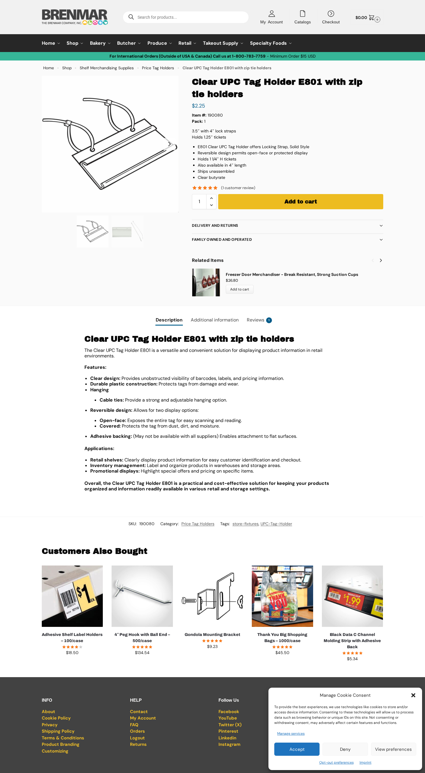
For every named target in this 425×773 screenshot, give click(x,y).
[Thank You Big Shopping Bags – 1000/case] (282, 596)
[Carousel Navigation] (375, 260)
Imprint (366, 762)
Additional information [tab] (215, 320)
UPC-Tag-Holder (276, 523)
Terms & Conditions (63, 738)
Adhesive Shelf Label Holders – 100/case (72, 637)
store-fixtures (246, 523)
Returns (138, 744)
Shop (67, 67)
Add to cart (301, 202)
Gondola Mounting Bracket (212, 634)
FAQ (134, 725)
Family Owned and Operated (222, 239)
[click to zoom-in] (110, 144)
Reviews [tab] (258, 320)
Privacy (50, 725)
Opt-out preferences (336, 762)
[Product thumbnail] (209, 282)
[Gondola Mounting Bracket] (212, 596)
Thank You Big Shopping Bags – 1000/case (282, 637)
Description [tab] (169, 320)
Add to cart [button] (72, 665)
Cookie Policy (56, 718)
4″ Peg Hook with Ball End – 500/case (142, 637)
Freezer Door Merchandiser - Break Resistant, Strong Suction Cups (292, 274)
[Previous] (372, 260)
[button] (413, 695)
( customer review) (238, 188)
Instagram (229, 744)
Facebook (228, 712)
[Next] (381, 260)
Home (48, 67)
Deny (345, 749)
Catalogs (302, 22)
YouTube (227, 718)
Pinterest (228, 731)
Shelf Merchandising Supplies (107, 67)
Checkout (331, 22)
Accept (297, 749)
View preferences (393, 749)
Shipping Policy (58, 731)
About (48, 712)
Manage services (291, 733)
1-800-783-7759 (249, 56)
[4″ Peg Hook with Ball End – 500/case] (142, 596)
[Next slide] (169, 144)
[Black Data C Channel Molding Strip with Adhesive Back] (352, 596)
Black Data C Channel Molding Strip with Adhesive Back (352, 640)
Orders (137, 731)
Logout (137, 738)
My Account (271, 22)
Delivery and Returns (215, 225)
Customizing (55, 751)
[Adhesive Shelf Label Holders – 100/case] (72, 596)
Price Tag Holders (158, 67)
